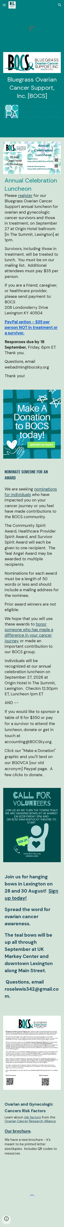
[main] (32, 88)
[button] (4, 5)
